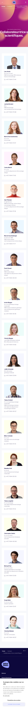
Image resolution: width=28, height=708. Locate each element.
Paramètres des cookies (13, 700)
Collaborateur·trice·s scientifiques (20, 6)
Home (3, 6)
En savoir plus (6, 695)
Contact (9, 6)
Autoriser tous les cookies (14, 704)
